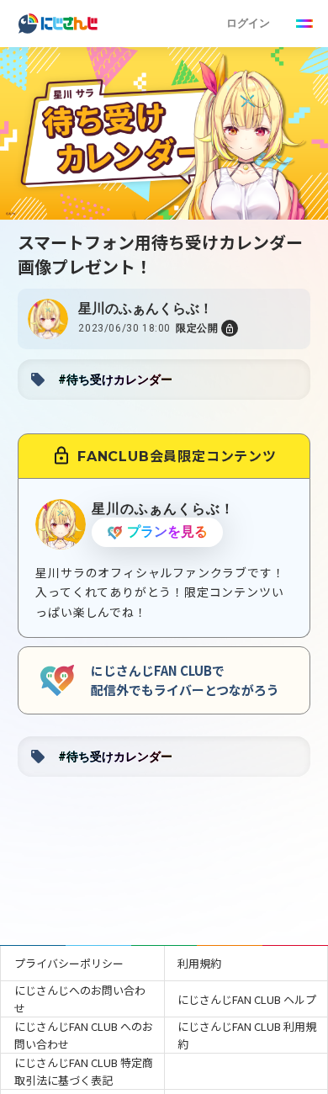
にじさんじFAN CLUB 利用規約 (246, 1035)
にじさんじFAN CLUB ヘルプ (246, 999)
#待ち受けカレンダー (115, 379)
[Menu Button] (304, 23)
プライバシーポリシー (69, 963)
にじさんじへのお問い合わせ (79, 999)
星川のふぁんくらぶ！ (145, 308)
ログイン (248, 23)
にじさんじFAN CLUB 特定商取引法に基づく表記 (83, 1071)
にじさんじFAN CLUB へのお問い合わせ (83, 1035)
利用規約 (199, 963)
